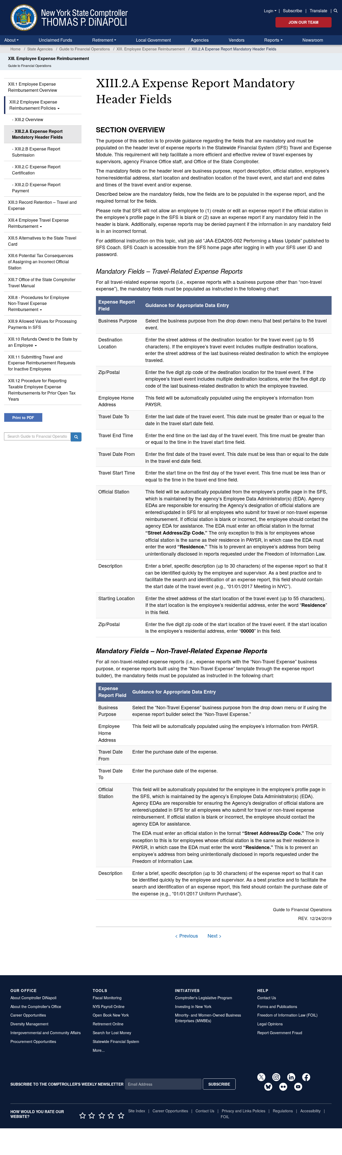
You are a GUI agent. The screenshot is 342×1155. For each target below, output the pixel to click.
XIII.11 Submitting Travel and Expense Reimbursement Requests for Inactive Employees (41, 363)
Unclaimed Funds (55, 40)
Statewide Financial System (116, 1041)
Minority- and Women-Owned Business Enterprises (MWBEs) (208, 1017)
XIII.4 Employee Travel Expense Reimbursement (38, 223)
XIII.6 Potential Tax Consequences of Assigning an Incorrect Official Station (40, 261)
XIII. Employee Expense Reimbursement (150, 48)
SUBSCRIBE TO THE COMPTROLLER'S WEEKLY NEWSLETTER (66, 1084)
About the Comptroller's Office (35, 1006)
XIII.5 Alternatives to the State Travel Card (42, 241)
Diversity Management (29, 1023)
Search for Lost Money (112, 1032)
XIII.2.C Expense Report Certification (36, 170)
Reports (271, 40)
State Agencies (40, 48)
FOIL (225, 1116)
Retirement (102, 40)
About (9, 40)
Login (268, 10)
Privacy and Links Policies (243, 1110)
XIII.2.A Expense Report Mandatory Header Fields (37, 134)
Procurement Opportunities (33, 1041)
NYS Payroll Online (109, 1006)
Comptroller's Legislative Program (203, 997)
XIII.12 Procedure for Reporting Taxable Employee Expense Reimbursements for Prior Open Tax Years (42, 389)
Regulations (283, 1110)
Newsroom (312, 40)
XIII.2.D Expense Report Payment (36, 187)
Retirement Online (108, 1023)
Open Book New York (111, 1015)
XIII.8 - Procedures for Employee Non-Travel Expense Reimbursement (38, 303)
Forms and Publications (277, 1006)
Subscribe (292, 10)
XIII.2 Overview (29, 119)
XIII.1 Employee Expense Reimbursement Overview (32, 87)
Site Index (136, 1110)
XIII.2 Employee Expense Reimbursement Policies (33, 105)
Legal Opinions (270, 1023)
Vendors (236, 40)
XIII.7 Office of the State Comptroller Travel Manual (41, 282)
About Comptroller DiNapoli (33, 997)
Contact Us (266, 997)
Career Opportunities (28, 1015)
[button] (334, 10)
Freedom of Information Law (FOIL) (287, 1015)
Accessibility (310, 1110)
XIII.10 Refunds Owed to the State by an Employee (42, 342)
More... (99, 1050)
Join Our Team (303, 22)
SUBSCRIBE (219, 1084)
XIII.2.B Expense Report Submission (36, 152)
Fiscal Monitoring (107, 997)
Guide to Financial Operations (84, 48)
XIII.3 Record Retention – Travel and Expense (42, 205)
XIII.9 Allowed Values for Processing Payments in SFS (42, 324)
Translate (318, 10)
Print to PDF (23, 417)
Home (15, 48)
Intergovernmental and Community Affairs (45, 1032)
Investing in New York (193, 1006)
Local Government (153, 40)
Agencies (200, 40)
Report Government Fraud (279, 1032)
